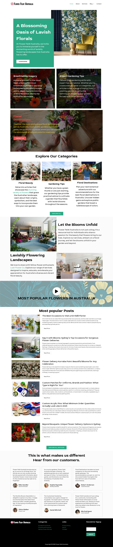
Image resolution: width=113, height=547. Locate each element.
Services (84, 4)
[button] (93, 4)
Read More (47, 328)
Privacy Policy (66, 525)
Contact (98, 4)
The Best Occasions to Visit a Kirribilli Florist (64, 316)
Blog (91, 4)
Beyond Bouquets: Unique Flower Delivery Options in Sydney (71, 424)
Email (88, 526)
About (77, 4)
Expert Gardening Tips (72, 76)
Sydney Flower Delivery (45, 529)
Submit (91, 534)
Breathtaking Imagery (25, 76)
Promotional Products (44, 527)
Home (71, 4)
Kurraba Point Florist (44, 525)
